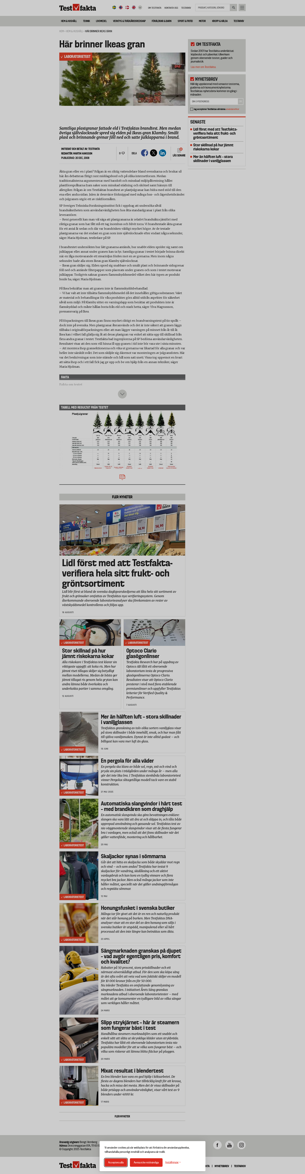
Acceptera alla (116, 1162)
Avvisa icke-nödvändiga (146, 1162)
